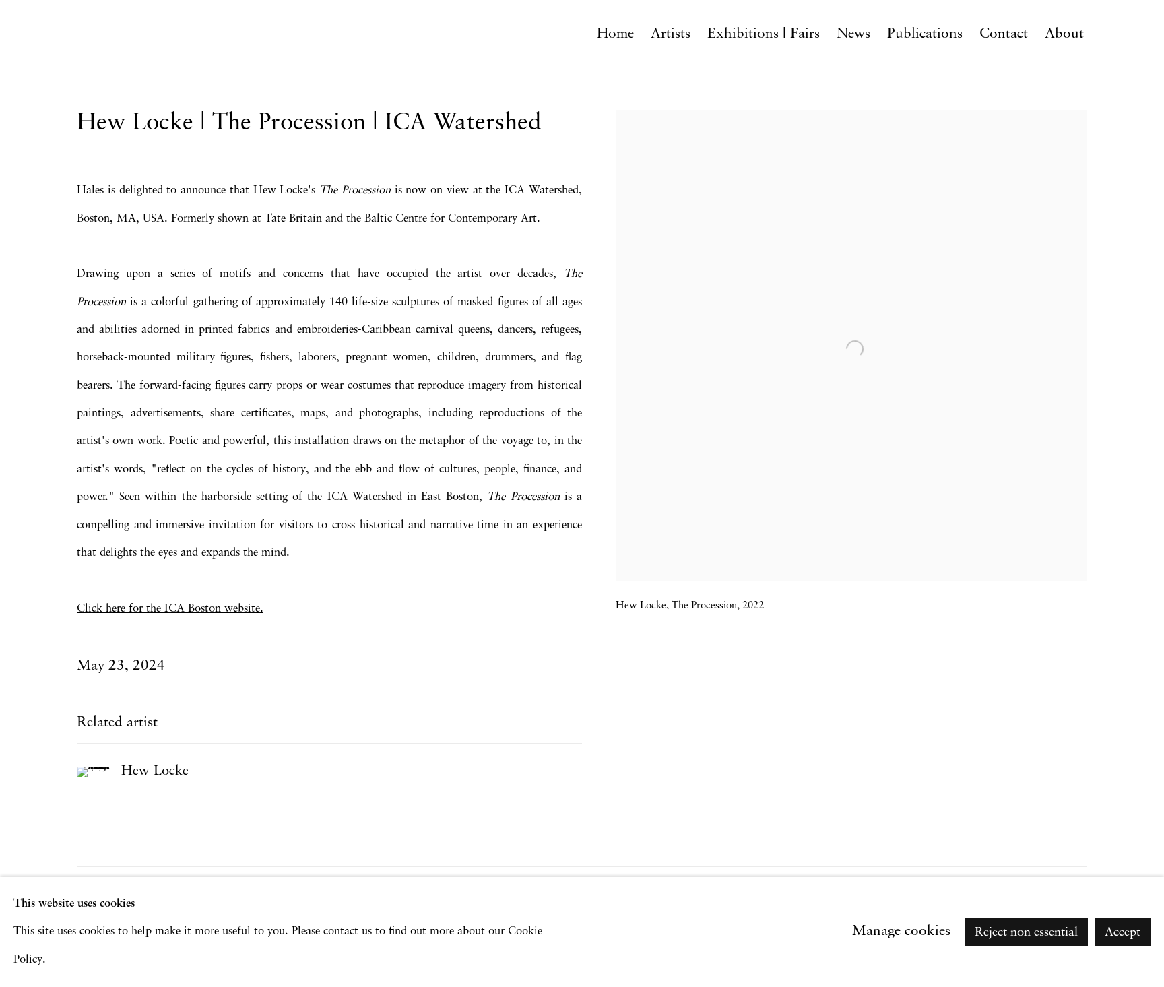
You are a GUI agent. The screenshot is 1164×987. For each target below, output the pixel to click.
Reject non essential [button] (1026, 932)
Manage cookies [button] (901, 931)
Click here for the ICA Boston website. (170, 608)
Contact (1003, 34)
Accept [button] (1122, 932)
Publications (925, 34)
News (853, 34)
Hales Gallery (137, 34)
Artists (670, 34)
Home (615, 34)
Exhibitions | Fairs (763, 34)
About (1064, 34)
